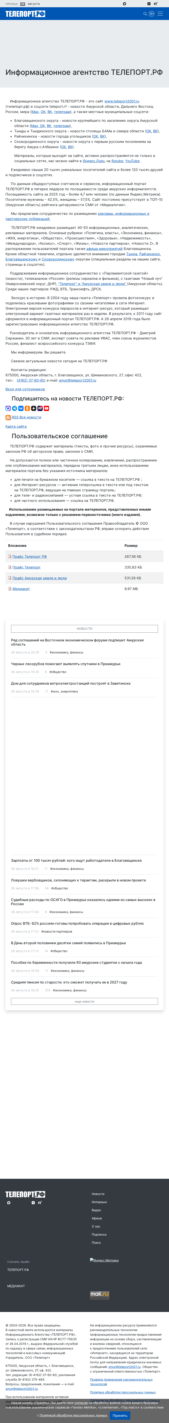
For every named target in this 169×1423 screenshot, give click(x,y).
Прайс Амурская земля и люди (40, 578)
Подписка (99, 1234)
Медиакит (21, 589)
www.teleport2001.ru (122, 101)
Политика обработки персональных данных (123, 1392)
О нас (96, 1226)
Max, (36, 111)
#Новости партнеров (56, 931)
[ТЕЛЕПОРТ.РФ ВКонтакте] (137, 3)
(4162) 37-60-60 (31, 380)
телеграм (62, 111)
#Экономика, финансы (66, 652)
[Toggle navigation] (158, 13)
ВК (50, 111)
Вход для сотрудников (25, 389)
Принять (120, 1415)
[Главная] (25, 13)
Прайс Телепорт (27, 567)
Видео (96, 1210)
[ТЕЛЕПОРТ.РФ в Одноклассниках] (143, 3)
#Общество (58, 672)
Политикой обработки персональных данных (73, 1415)
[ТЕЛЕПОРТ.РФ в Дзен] (149, 3)
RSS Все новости (26, 417)
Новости (98, 1194)
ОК (43, 111)
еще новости (84, 1001)
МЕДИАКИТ (16, 1286)
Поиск (96, 1242)
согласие (81, 1403)
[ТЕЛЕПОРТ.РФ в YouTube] (162, 3)
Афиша (97, 1218)
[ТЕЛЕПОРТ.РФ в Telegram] (131, 3)
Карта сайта (16, 426)
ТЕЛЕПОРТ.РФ (18, 1270)
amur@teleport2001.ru (77, 380)
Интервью (99, 1202)
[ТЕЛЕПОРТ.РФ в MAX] (124, 3)
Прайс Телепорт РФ (30, 556)
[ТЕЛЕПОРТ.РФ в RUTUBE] (155, 3)
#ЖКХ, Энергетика (64, 691)
